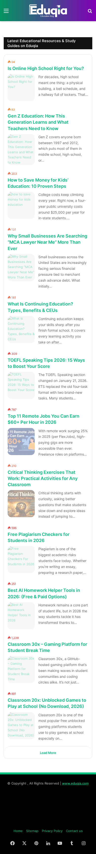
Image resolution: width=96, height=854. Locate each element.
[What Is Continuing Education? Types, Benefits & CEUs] (21, 329)
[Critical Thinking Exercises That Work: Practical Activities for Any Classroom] (21, 503)
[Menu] (6, 12)
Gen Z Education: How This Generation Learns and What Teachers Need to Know (38, 122)
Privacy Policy (52, 831)
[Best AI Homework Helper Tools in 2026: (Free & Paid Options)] (21, 615)
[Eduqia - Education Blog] (48, 10)
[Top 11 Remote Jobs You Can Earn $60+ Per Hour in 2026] (21, 441)
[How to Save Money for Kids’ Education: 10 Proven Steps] (21, 205)
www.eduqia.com (75, 783)
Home (18, 831)
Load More (48, 753)
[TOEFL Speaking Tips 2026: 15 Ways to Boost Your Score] (21, 385)
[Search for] (89, 12)
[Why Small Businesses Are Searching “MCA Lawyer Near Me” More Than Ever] (21, 267)
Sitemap (32, 831)
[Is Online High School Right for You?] (21, 87)
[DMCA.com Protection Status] (48, 823)
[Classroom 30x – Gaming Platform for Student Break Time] (21, 669)
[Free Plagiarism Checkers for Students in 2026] (21, 559)
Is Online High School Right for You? (46, 68)
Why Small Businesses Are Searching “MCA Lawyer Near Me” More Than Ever (47, 242)
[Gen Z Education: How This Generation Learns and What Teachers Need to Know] (21, 149)
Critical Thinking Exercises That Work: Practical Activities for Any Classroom (43, 478)
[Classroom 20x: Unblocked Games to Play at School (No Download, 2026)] (21, 725)
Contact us (74, 831)
